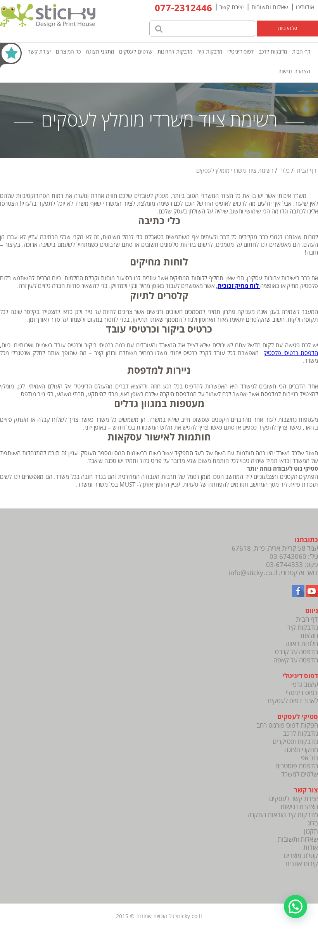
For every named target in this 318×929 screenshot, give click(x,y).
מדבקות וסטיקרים (295, 742)
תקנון (311, 831)
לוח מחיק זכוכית (239, 286)
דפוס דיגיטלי (240, 52)
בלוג (312, 823)
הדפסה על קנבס (296, 652)
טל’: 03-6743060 (294, 557)
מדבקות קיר (209, 52)
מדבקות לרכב (273, 52)
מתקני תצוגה (100, 52)
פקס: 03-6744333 (292, 565)
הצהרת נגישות (294, 71)
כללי (285, 170)
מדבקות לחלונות (174, 52)
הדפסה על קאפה (295, 660)
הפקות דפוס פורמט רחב (287, 725)
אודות (310, 848)
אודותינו (305, 7)
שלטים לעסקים (135, 52)
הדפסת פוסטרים (296, 766)
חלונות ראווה (301, 644)
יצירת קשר (231, 7)
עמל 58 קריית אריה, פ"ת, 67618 (275, 548)
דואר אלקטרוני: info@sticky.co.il (273, 573)
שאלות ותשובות (269, 7)
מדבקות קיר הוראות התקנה (282, 815)
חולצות (309, 636)
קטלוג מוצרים (301, 856)
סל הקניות (287, 28)
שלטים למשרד (299, 774)
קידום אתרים (301, 864)
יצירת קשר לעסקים (293, 799)
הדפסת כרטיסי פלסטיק (290, 353)
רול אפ (309, 758)
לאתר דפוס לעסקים (293, 701)
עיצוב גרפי (304, 685)
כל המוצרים (68, 52)
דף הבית (301, 52)
